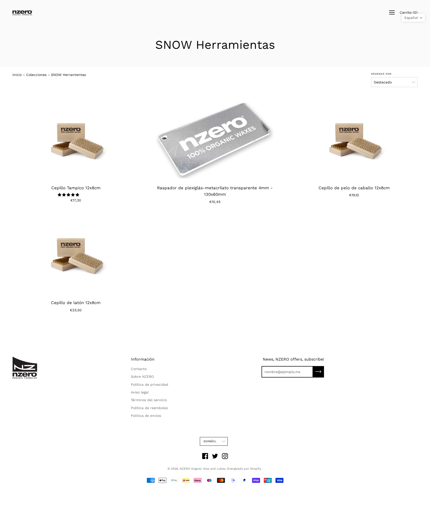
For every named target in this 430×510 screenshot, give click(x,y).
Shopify (255, 468)
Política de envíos (146, 416)
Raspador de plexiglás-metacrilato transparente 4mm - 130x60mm (215, 191)
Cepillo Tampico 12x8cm (76, 187)
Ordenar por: (381, 73)
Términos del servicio (149, 400)
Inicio (17, 75)
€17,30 (75, 200)
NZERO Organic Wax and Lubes (202, 468)
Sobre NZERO (142, 377)
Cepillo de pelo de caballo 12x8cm (354, 187)
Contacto (139, 369)
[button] (69, 195)
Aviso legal (140, 392)
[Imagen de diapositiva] (75, 140)
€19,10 (354, 195)
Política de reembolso (149, 408)
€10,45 (214, 202)
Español (210, 441)
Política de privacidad (149, 384)
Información (143, 359)
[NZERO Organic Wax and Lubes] (22, 12)
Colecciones (36, 75)
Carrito (409, 12)
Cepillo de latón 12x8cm (76, 302)
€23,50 (76, 310)
